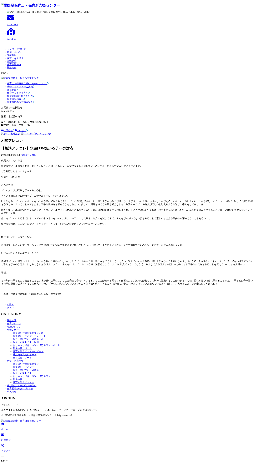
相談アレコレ (29, 155)
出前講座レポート (22, 357)
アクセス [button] (21, 130)
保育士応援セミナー (23, 373)
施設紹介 (11, 67)
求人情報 (11, 391)
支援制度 (11, 55)
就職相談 (11, 61)
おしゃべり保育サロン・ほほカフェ (32, 376)
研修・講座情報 (15, 360)
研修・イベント (15, 52)
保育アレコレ (14, 323)
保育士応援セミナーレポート (28, 342)
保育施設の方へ (15, 99)
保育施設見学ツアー (23, 382)
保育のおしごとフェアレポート (29, 336)
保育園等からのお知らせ (20, 388)
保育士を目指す (15, 58)
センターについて (16, 49)
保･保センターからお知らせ (21, 385)
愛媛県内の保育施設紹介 (20, 102)
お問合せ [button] (8, 130)
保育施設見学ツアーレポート (28, 351)
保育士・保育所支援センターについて (27, 83)
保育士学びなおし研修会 (26, 370)
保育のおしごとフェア (24, 367)
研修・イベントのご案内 (20, 86)
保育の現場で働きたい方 (20, 96)
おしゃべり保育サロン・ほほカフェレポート (36, 345)
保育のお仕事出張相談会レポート (30, 333)
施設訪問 (11, 320)
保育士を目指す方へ (17, 93)
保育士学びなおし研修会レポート (30, 339)
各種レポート (14, 330)
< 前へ (10, 304)
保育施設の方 (14, 64)
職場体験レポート (22, 348)
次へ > (10, 307)
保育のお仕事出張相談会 (26, 364)
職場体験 (17, 379)
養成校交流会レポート (24, 354)
